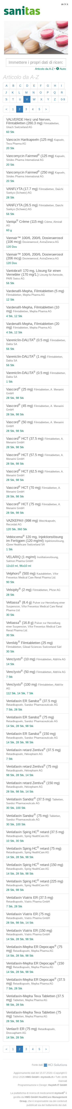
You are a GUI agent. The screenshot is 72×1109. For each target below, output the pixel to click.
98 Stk (20, 397)
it (67, 4)
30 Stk (10, 614)
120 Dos (11, 246)
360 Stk (22, 529)
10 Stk (10, 840)
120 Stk (11, 529)
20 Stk (10, 148)
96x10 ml (25, 565)
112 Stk (11, 693)
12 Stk (10, 299)
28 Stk (10, 197)
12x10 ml (12, 565)
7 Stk (9, 676)
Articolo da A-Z (44, 68)
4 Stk (9, 316)
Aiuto (62, 68)
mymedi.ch (47, 1077)
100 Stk (20, 807)
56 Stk (10, 214)
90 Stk (10, 582)
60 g (9, 230)
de (62, 4)
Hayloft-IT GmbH (57, 1085)
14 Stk (10, 664)
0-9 (63, 99)
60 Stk (10, 131)
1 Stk (9, 381)
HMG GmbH (32, 1077)
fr (65, 4)
